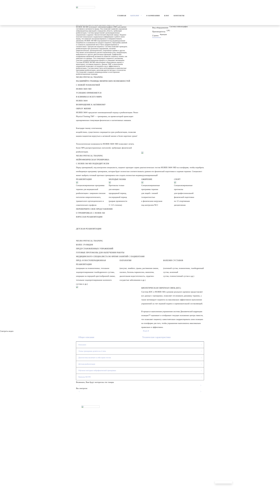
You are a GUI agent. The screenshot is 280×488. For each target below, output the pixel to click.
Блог (166, 15)
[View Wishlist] (22, 2)
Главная (121, 15)
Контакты (179, 15)
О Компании (153, 15)
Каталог (135, 15)
